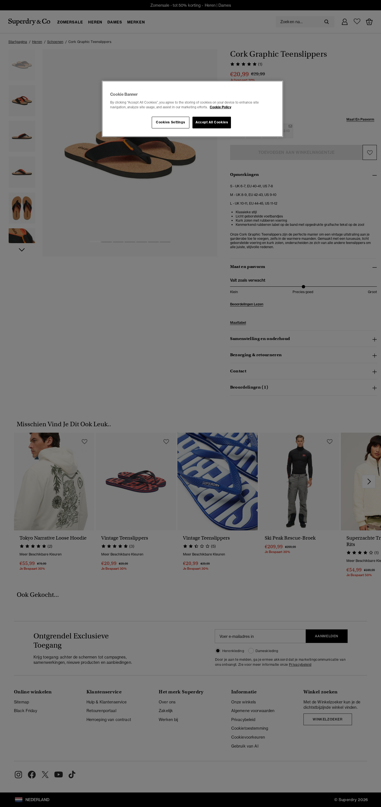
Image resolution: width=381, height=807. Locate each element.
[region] (192, 109)
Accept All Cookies (212, 122)
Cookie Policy (220, 107)
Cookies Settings (170, 122)
